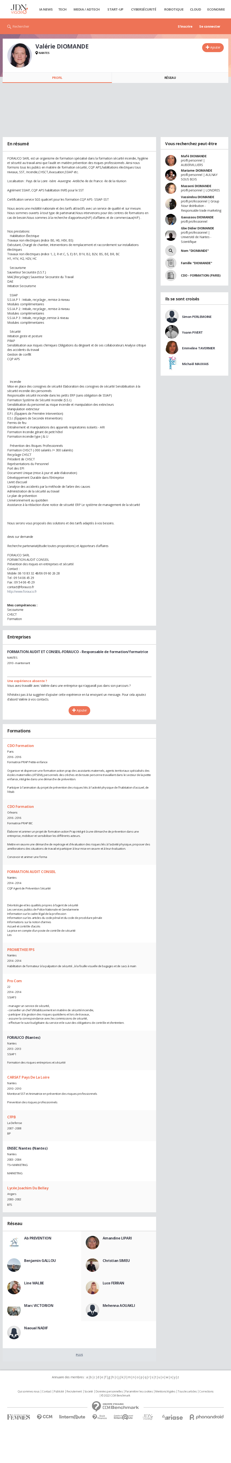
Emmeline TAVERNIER (198, 348)
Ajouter (215, 47)
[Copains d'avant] (124, 1417)
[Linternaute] (72, 1417)
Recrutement (74, 1391)
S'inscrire (185, 26)
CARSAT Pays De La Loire (28, 1077)
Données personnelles (109, 1391)
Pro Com (14, 980)
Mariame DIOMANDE (196, 170)
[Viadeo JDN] (147, 1417)
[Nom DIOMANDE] (170, 250)
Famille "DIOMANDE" (196, 263)
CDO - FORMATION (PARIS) (200, 275)
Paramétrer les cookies (139, 1391)
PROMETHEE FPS (21, 949)
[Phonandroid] (207, 1417)
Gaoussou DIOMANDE (197, 217)
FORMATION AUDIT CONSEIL (31, 871)
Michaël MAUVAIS (195, 364)
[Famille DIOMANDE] (170, 263)
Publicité (59, 1391)
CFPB (11, 1117)
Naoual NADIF (36, 1328)
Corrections (206, 1391)
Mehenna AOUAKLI (119, 1305)
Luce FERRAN (113, 1283)
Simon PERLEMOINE (196, 317)
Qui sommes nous (28, 1391)
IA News (46, 9)
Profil (57, 77)
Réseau (170, 77)
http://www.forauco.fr (22, 591)
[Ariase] (172, 1417)
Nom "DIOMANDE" (195, 250)
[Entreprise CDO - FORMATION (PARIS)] (170, 275)
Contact (46, 1391)
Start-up (115, 9)
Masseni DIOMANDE (196, 186)
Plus (79, 1355)
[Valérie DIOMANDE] (19, 55)
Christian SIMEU (116, 1260)
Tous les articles (187, 1391)
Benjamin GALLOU (40, 1260)
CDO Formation (20, 745)
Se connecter (209, 26)
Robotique (173, 9)
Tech (62, 9)
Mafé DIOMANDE (194, 156)
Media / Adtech (87, 9)
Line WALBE (34, 1283)
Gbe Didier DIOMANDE (197, 228)
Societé (88, 1391)
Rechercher (20, 26)
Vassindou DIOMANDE (197, 197)
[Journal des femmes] (18, 1417)
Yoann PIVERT (192, 332)
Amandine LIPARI (117, 1238)
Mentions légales (165, 1391)
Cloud (195, 9)
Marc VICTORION (38, 1305)
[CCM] (44, 1417)
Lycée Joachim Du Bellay (27, 1188)
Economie (216, 9)
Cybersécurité (143, 9)
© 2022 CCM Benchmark (115, 1395)
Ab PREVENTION (37, 1238)
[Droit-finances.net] (99, 1417)
